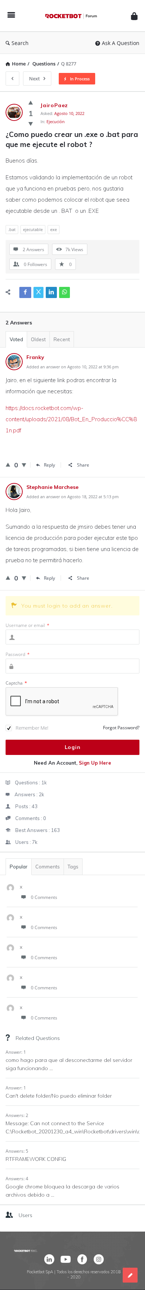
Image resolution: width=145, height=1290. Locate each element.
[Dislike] (30, 123)
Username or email (27, 625)
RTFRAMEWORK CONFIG (36, 1159)
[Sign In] (134, 16)
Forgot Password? (121, 727)
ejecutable (33, 229)
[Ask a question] (130, 1275)
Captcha (16, 683)
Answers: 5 (17, 1151)
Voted (16, 339)
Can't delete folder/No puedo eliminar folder (59, 1095)
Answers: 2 (17, 1115)
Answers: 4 (17, 1178)
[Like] (30, 102)
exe (53, 229)
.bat (12, 229)
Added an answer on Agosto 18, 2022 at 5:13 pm (72, 496)
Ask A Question (120, 43)
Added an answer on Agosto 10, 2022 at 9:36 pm (72, 366)
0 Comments (44, 897)
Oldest (38, 339)
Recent (62, 339)
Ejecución (55, 121)
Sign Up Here (95, 763)
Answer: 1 (16, 1052)
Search (20, 43)
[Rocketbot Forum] (73, 16)
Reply (49, 465)
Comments (47, 867)
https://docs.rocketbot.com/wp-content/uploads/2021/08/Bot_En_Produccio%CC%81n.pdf (71, 419)
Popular (19, 867)
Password (18, 654)
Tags (73, 867)
